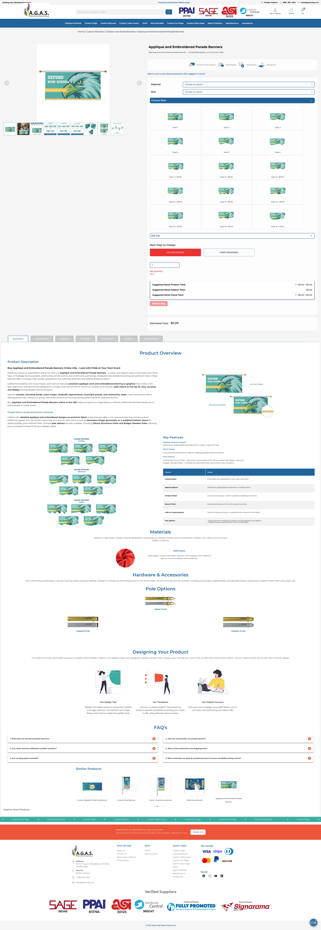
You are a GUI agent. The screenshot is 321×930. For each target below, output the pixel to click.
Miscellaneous (232, 23)
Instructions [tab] (107, 339)
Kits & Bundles (157, 23)
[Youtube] (216, 876)
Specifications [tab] (41, 339)
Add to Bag (158, 303)
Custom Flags (91, 23)
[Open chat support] (313, 922)
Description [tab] (18, 339)
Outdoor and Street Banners (121, 31)
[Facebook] (204, 876)
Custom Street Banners (92, 800)
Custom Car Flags (175, 23)
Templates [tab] (85, 339)
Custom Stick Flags (195, 23)
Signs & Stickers (215, 23)
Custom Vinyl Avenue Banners (126, 800)
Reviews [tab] (129, 339)
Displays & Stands (73, 23)
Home (81, 31)
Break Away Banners (160, 800)
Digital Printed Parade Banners (228, 800)
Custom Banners (108, 23)
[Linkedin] (222, 876)
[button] (139, 83)
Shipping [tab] (64, 339)
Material (156, 84)
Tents (144, 23)
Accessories (247, 23)
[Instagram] (210, 876)
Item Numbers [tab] (151, 339)
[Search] (169, 11)
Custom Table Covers (129, 23)
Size (153, 92)
